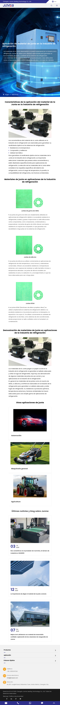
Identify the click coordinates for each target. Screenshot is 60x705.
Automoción (16, 435)
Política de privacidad (16, 696)
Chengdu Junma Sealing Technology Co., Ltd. (31, 691)
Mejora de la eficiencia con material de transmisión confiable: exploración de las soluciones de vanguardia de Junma (29, 637)
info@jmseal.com (12, 678)
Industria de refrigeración (30, 95)
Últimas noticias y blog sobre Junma (30, 511)
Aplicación (15, 95)
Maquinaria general (19, 468)
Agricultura (15, 501)
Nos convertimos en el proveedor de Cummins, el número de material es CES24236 (30, 552)
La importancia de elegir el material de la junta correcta (28, 594)
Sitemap (5, 696)
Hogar (7, 95)
